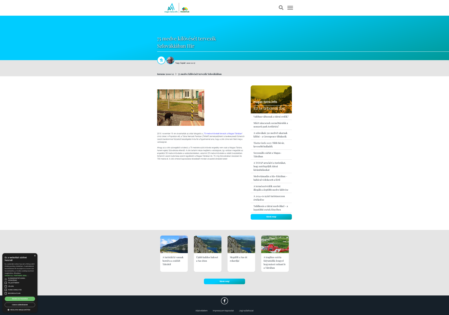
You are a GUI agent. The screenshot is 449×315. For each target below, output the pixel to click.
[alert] (19, 283)
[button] (20, 309)
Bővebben (17, 273)
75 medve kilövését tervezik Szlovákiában (200, 73)
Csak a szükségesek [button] (20, 305)
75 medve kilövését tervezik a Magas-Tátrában (223, 133)
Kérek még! (271, 217)
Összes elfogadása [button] (20, 299)
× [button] (35, 256)
